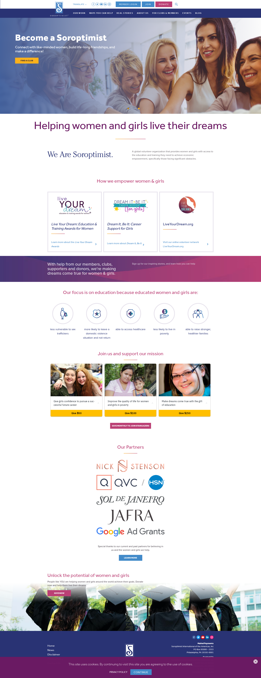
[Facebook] (93, 4)
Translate (79, 4)
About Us (143, 13)
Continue (141, 672)
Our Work (79, 13)
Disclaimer (53, 654)
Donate (164, 4)
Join (148, 4)
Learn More (130, 557)
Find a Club (27, 60)
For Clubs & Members (165, 13)
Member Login (128, 4)
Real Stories (125, 13)
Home (51, 645)
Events (187, 13)
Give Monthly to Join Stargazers (130, 425)
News (50, 650)
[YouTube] (101, 4)
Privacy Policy (118, 672)
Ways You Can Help (101, 13)
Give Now (59, 593)
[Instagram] (109, 4)
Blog (198, 13)
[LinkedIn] (105, 4)
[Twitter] (97, 4)
